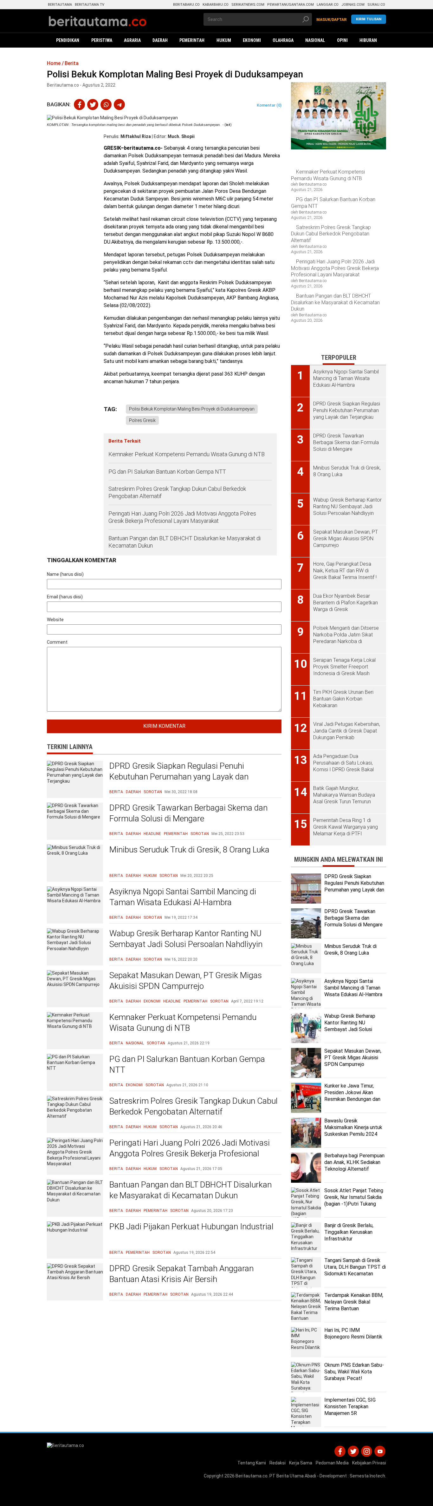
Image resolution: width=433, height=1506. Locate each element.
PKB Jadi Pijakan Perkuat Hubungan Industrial (191, 1226)
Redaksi (277, 1462)
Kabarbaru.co (216, 5)
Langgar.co (328, 5)
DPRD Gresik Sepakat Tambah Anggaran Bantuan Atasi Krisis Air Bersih (181, 1274)
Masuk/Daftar (331, 19)
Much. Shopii (181, 136)
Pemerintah (176, 834)
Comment (57, 642)
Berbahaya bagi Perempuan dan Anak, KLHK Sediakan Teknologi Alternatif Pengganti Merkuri (354, 1165)
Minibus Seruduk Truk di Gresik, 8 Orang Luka (189, 849)
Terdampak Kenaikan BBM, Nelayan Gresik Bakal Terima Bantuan (353, 1302)
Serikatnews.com (247, 5)
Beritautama (60, 5)
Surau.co (376, 5)
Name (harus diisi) (65, 574)
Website (55, 619)
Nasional (135, 1043)
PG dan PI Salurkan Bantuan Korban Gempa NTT (167, 471)
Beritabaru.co (186, 5)
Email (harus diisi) (65, 596)
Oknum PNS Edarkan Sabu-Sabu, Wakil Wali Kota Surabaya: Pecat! (354, 1371)
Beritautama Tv (89, 5)
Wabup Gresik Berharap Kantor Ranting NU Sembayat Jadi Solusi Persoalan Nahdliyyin (185, 939)
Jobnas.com (353, 5)
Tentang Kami (251, 1462)
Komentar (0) (269, 105)
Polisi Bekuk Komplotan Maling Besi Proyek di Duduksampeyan (192, 408)
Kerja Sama (300, 1462)
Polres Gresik (142, 420)
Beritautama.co (252, 1475)
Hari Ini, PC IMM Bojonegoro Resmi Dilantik (353, 1333)
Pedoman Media (332, 1462)
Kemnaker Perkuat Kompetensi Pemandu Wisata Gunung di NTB (187, 454)
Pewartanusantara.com (290, 5)
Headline (152, 834)
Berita (116, 792)
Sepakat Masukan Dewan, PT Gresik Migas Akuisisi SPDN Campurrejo (185, 980)
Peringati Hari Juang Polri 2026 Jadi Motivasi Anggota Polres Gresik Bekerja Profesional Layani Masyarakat (182, 517)
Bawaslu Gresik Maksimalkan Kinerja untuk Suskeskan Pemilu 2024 (353, 1127)
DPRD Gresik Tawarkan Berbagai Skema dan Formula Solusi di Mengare (188, 813)
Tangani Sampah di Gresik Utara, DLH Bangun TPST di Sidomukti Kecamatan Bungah (355, 1270)
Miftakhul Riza (135, 136)
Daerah (133, 792)
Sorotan (153, 792)
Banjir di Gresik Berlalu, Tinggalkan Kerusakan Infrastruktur (348, 1232)
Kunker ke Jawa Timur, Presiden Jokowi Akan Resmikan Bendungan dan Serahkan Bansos (352, 1095)
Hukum (150, 875)
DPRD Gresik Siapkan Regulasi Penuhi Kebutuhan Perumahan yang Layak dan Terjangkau (179, 776)
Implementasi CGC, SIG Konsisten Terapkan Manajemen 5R (350, 1406)
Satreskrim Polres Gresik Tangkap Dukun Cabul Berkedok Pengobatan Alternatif (177, 492)
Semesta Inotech (367, 1475)
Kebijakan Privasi (369, 1462)
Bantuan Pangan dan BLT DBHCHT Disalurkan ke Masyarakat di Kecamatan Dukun (184, 542)
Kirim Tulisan (368, 19)
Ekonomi (152, 1001)
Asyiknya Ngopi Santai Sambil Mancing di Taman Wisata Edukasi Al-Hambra (182, 897)
